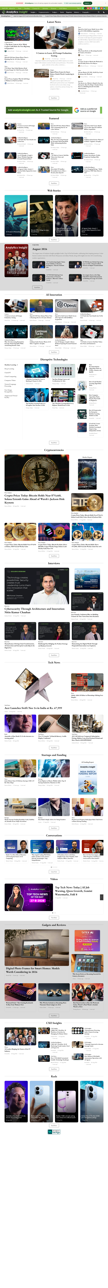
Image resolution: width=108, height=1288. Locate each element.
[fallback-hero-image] (17, 33)
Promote (53, 8)
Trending (27, 8)
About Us (12, 8)
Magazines (69, 12)
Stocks (62, 12)
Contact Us (36, 8)
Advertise (45, 8)
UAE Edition (63, 8)
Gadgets (54, 12)
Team (19, 8)
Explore (88, 3)
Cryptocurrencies (44, 12)
